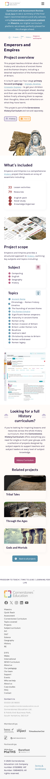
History (28, 37)
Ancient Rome (18, 299)
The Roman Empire (21, 311)
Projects (15, 37)
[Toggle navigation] (43, 4)
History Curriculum (25, 460)
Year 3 (22, 37)
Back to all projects (27, 558)
